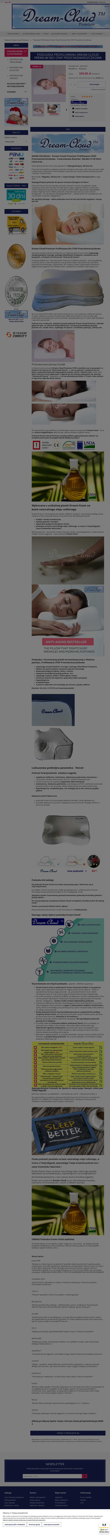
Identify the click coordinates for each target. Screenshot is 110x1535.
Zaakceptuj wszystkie (52, 1524)
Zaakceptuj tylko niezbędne (15, 1524)
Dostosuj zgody (34, 1524)
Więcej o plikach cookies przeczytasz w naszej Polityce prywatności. (24, 1520)
